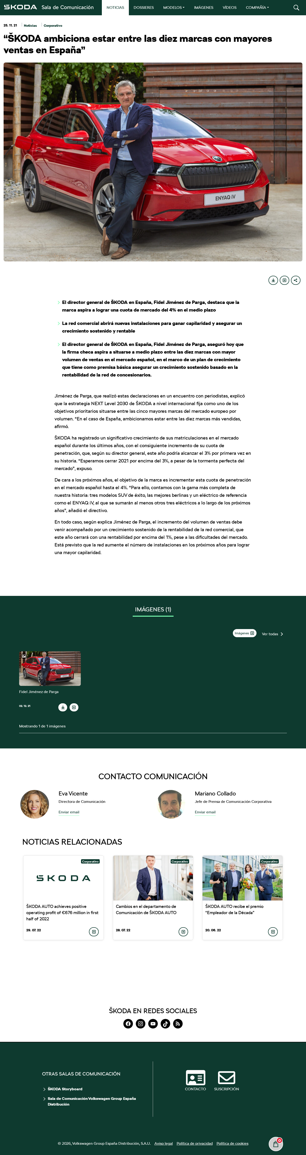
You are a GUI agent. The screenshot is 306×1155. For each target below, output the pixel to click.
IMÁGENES (203, 7)
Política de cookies (232, 1143)
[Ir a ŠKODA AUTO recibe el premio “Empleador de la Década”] (242, 878)
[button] (296, 7)
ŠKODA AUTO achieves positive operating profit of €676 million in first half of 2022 (62, 912)
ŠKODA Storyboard (65, 1089)
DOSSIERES (144, 7)
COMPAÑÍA (256, 7)
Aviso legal (163, 1143)
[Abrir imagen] (50, 668)
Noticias (30, 25)
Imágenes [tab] (153, 609)
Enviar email (69, 812)
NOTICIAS (115, 7)
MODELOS (172, 7)
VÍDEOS (229, 7)
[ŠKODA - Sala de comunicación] (48, 7)
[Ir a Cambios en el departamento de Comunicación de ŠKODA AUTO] (153, 878)
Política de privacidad (195, 1143)
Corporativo (53, 25)
